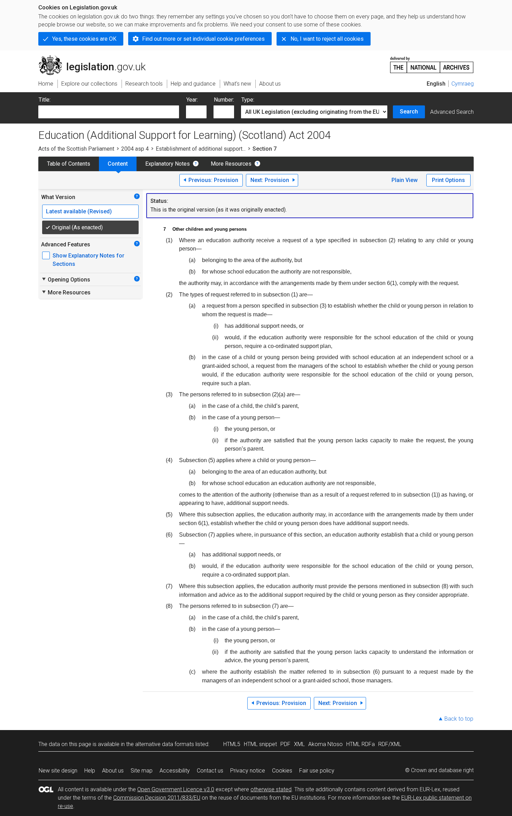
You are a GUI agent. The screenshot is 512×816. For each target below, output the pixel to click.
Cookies (282, 770)
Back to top (458, 718)
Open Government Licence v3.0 (175, 789)
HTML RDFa (360, 744)
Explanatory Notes (167, 163)
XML (299, 744)
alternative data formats (164, 744)
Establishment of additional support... (201, 148)
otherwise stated (271, 789)
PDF (285, 744)
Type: (247, 99)
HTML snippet (260, 744)
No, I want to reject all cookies (327, 38)
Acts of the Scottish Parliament (76, 148)
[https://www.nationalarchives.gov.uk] (432, 62)
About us (113, 770)
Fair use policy (316, 770)
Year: (192, 99)
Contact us (210, 770)
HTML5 (231, 744)
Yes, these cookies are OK (84, 38)
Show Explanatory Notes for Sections (88, 259)
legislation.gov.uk (96, 58)
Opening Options (65, 279)
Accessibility (175, 770)
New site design (58, 770)
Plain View (404, 180)
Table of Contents (68, 163)
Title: (45, 99)
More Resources (231, 163)
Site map (142, 770)
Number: (224, 99)
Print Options (448, 180)
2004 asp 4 (135, 148)
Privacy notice (247, 770)
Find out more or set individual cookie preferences (203, 38)
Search (409, 111)
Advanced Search (452, 112)
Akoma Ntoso (325, 744)
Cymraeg (462, 83)
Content (118, 163)
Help (89, 770)
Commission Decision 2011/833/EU (156, 797)
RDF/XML (389, 744)
